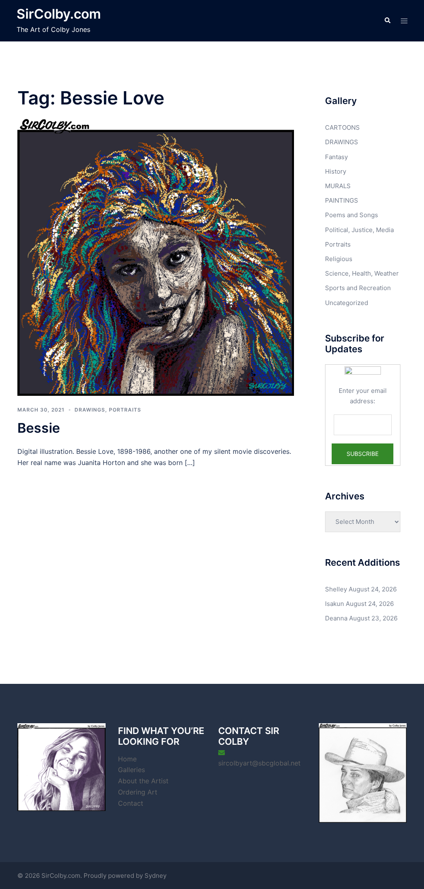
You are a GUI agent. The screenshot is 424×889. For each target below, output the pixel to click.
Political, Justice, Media (359, 230)
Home (127, 759)
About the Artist (143, 781)
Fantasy (336, 157)
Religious (338, 259)
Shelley (336, 589)
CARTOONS (342, 127)
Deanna (336, 618)
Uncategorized (346, 303)
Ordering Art (137, 792)
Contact (130, 803)
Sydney (155, 875)
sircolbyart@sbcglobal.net (259, 763)
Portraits (125, 410)
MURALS (338, 186)
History (335, 171)
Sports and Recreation (358, 288)
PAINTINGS (341, 200)
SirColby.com (59, 14)
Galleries (131, 769)
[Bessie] (155, 257)
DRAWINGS (90, 410)
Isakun (334, 604)
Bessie (38, 428)
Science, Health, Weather (362, 273)
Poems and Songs (351, 215)
